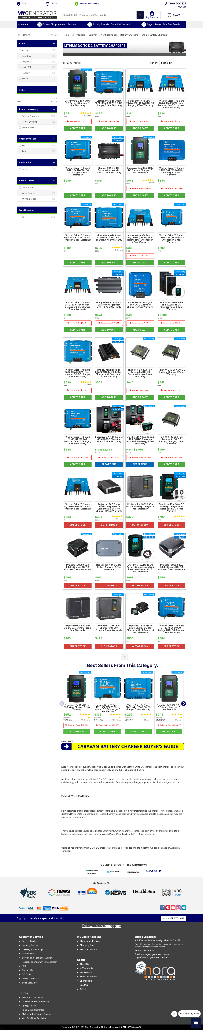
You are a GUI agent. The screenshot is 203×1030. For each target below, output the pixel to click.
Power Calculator (30, 978)
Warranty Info (28, 953)
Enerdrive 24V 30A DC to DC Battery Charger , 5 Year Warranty (169, 707)
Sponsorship (86, 980)
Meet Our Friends (88, 976)
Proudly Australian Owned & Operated (111, 24)
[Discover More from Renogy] (133, 872)
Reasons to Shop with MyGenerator (39, 962)
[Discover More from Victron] (112, 872)
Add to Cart (76, 731)
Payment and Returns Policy (35, 1001)
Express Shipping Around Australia (59, 24)
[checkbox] (37, 50)
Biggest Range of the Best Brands (163, 24)
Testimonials (86, 972)
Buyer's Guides (29, 941)
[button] (172, 62)
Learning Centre (30, 945)
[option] (76, 704)
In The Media (86, 968)
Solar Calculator (29, 982)
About (81, 959)
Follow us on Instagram (101, 926)
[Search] (140, 15)
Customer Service (31, 936)
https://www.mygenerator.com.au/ (151, 957)
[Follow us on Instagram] (178, 907)
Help (23, 4)
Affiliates (84, 989)
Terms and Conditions (32, 997)
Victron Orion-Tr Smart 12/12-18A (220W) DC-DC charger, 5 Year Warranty (138, 707)
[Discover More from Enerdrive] (92, 872)
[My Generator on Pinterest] (168, 907)
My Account (152, 17)
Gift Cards (27, 974)
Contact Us (27, 970)
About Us (54, 4)
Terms (23, 993)
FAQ (24, 966)
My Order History (88, 949)
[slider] (18, 98)
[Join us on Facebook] (162, 907)
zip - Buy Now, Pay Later (34, 1018)
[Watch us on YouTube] (173, 907)
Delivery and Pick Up (32, 949)
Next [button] (183, 704)
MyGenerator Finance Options (36, 1014)
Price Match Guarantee (89, 4)
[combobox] (99, 15)
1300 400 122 (177, 3)
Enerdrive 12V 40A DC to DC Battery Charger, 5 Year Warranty (77, 707)
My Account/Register (90, 941)
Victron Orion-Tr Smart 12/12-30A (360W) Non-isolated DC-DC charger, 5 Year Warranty (107, 708)
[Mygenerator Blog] (183, 907)
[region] (37, 346)
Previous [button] (61, 704)
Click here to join (173, 918)
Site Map (84, 985)
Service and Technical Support (37, 957)
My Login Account (89, 936)
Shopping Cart (87, 945)
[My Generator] (37, 14)
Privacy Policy (29, 1005)
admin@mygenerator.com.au (155, 954)
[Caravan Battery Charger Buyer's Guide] (122, 746)
